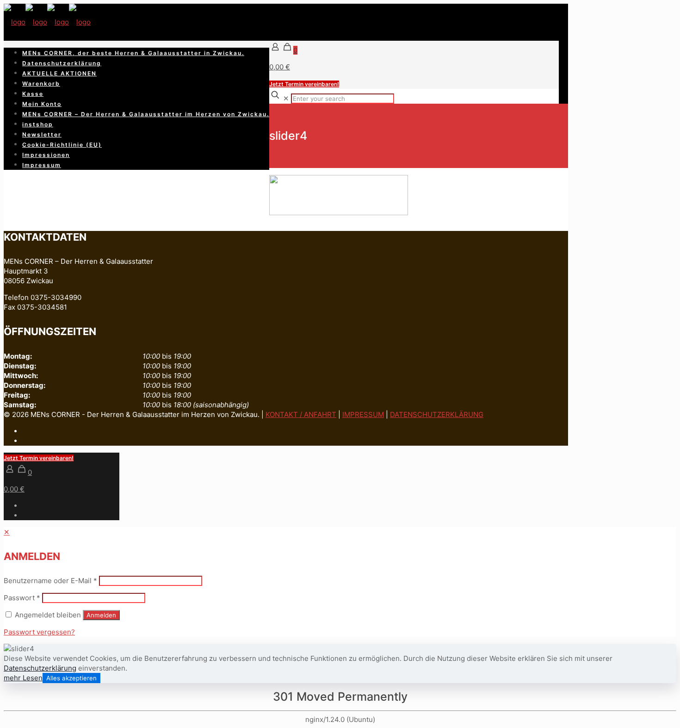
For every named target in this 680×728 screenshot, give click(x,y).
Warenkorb (41, 83)
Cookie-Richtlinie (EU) (62, 144)
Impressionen (46, 154)
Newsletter (42, 134)
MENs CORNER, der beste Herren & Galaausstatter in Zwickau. (133, 53)
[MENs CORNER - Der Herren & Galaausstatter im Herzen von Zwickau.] (47, 22)
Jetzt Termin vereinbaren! (304, 84)
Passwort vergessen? (39, 632)
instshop (37, 124)
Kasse (32, 93)
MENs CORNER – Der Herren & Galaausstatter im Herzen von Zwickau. (145, 114)
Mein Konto (42, 103)
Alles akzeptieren (71, 678)
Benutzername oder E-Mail (50, 580)
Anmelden (101, 615)
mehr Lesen (23, 677)
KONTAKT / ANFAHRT (301, 414)
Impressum (41, 165)
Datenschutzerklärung (61, 63)
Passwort (22, 597)
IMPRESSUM (363, 414)
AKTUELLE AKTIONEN (59, 73)
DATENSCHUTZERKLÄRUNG (436, 414)
